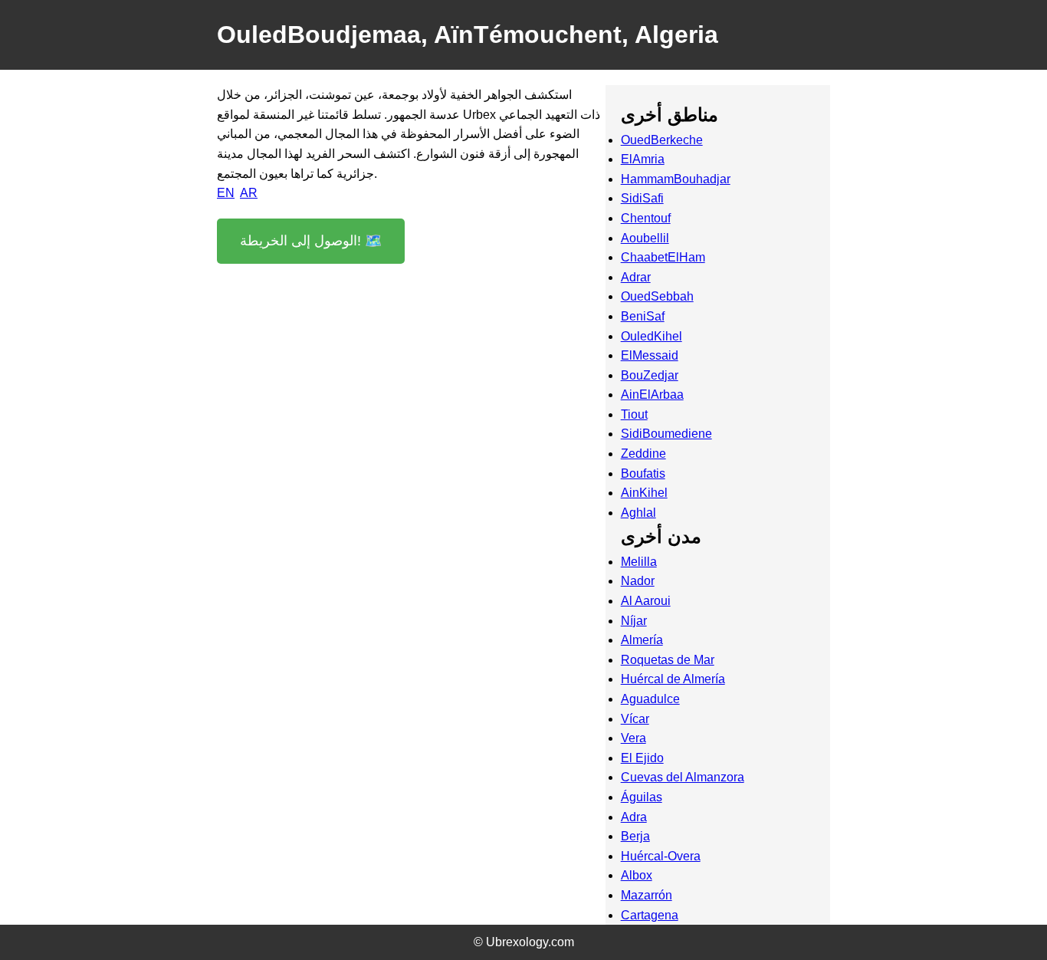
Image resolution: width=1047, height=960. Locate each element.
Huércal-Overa (661, 856)
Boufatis (643, 473)
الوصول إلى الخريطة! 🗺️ (311, 240)
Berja (635, 836)
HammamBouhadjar (675, 179)
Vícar (635, 718)
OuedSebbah (657, 296)
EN (226, 192)
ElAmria (643, 159)
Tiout (634, 414)
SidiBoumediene (666, 433)
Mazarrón (646, 895)
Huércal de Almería (673, 678)
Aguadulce (650, 698)
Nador (638, 580)
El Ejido (642, 757)
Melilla (639, 561)
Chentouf (646, 218)
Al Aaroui (646, 600)
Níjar (634, 620)
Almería (642, 639)
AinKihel (644, 492)
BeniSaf (643, 316)
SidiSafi (642, 198)
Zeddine (643, 453)
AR (249, 192)
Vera (633, 738)
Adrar (636, 277)
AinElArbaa (652, 394)
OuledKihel (651, 336)
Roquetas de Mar (667, 659)
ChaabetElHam (663, 257)
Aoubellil (645, 238)
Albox (636, 875)
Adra (634, 817)
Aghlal (638, 512)
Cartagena (649, 915)
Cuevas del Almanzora (682, 777)
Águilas (641, 797)
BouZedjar (649, 375)
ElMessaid (649, 355)
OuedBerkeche (662, 139)
